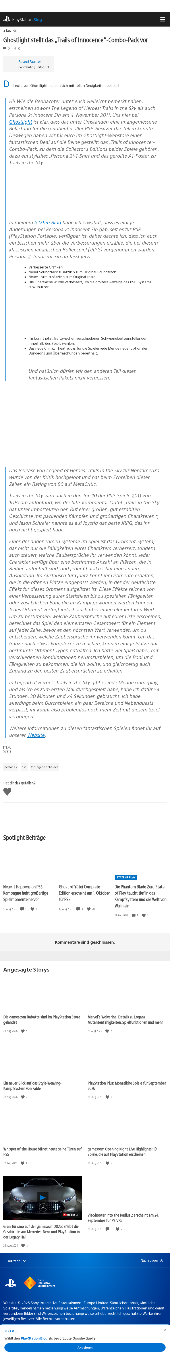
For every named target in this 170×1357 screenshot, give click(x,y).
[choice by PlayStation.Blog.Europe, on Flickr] (43, 203)
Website (36, 735)
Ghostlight (20, 121)
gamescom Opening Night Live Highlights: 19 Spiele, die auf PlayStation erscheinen (122, 1151)
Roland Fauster (29, 61)
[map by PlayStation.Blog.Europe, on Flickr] (43, 327)
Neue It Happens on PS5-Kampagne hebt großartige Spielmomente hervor (25, 893)
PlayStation (27, 19)
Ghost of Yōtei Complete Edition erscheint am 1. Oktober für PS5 (84, 893)
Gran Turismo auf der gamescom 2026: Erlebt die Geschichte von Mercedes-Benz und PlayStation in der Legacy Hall (41, 1231)
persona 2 (10, 767)
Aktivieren (85, 1347)
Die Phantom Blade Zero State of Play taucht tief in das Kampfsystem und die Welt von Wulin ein (140, 896)
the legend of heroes (44, 767)
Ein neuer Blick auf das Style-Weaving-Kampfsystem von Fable (32, 1085)
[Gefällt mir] (33, 909)
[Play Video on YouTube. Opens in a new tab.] (70, 1215)
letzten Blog (47, 222)
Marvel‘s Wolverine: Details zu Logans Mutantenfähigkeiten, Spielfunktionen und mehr (125, 1019)
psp (24, 767)
